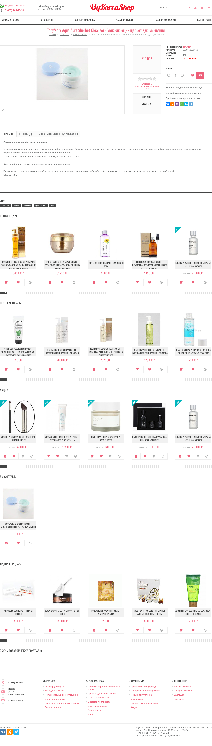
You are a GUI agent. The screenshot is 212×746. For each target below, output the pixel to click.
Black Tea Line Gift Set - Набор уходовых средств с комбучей (149, 438)
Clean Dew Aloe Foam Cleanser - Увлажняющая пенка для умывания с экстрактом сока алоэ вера (18, 352)
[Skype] (186, 104)
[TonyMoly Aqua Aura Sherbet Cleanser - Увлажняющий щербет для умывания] (3, 111)
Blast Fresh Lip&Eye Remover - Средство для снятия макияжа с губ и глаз (193, 351)
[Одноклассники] (172, 104)
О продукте (30, 282)
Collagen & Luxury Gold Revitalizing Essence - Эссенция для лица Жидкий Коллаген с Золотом (18, 265)
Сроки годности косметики (102, 693)
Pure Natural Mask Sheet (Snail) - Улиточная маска (105, 612)
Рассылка (179, 699)
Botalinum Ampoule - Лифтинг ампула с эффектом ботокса (193, 264)
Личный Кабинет (183, 686)
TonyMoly (187, 47)
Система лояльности (99, 701)
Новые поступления (142, 694)
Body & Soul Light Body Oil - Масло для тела (106, 264)
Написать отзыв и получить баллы (57, 134)
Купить (6, 282)
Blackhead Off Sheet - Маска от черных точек (62, 612)
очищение (27, 205)
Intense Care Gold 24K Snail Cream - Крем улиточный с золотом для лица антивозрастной (62, 265)
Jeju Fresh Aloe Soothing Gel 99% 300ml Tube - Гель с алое (193, 612)
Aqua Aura (5, 205)
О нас (91, 714)
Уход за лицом (11, 20)
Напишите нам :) (15, 700)
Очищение (47, 20)
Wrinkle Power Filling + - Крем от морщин (18, 612)
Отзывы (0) (25, 134)
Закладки (179, 694)
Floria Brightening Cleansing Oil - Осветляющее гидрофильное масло (62, 351)
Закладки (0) (202, 8)
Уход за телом (124, 20)
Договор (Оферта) (55, 686)
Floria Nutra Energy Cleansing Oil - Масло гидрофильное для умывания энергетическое (106, 352)
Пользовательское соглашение (61, 694)
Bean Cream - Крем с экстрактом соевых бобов (106, 438)
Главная (52, 35)
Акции (134, 707)
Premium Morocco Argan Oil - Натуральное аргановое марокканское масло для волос (149, 265)
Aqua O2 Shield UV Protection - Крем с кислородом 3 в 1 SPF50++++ (62, 438)
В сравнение (22, 456)
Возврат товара (53, 707)
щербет (16, 205)
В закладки (192, 75)
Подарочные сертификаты (145, 690)
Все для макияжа (84, 20)
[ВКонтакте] (168, 104)
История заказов (183, 690)
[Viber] (177, 104)
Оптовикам (137, 699)
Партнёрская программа (144, 703)
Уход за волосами (165, 20)
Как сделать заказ (54, 690)
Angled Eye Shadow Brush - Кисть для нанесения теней (18, 438)
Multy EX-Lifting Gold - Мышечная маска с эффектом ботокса (149, 612)
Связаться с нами (97, 706)
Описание (8, 134)
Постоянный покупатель (195, 8)
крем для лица (40, 205)
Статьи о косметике (98, 697)
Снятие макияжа (80, 35)
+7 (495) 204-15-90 (13, 10)
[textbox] (175, 7)
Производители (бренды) (144, 686)
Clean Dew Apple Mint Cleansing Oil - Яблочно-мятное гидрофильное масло (150, 351)
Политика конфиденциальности (62, 703)
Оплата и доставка (55, 699)
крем (52, 205)
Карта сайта (94, 710)
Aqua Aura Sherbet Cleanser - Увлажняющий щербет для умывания (18, 525)
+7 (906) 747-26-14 (15, 5)
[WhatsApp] (182, 104)
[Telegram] (191, 104)
